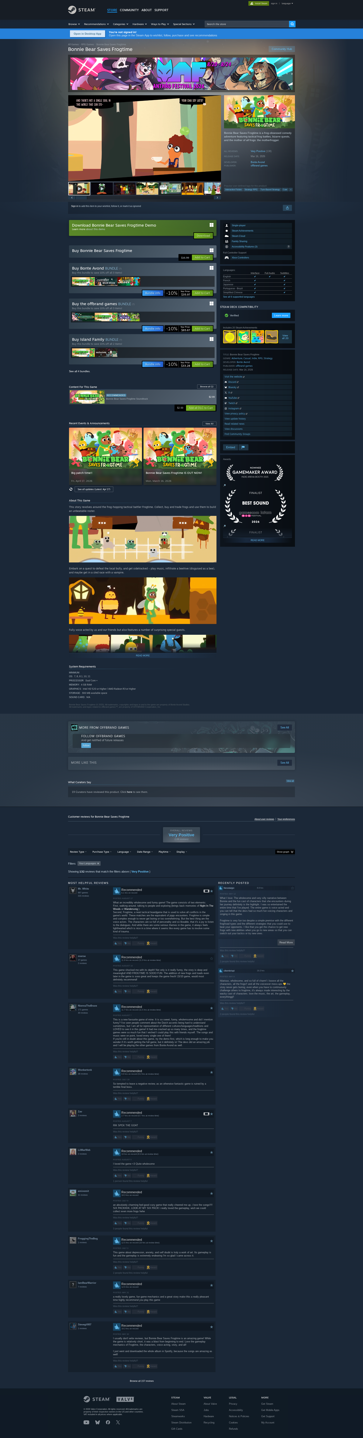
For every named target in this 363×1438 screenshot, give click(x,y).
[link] (178, 293)
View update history (235, 418)
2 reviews (82, 963)
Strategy (268, 358)
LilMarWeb (84, 1150)
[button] (74, 24)
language (286, 3)
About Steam (178, 1403)
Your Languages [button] (87, 863)
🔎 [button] (224, 485)
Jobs (206, 1410)
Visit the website (234, 376)
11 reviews (83, 1195)
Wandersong (131, 909)
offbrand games (259, 165)
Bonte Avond (258, 162)
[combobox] (247, 24)
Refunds (233, 1428)
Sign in (74, 206)
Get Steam (267, 1403)
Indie (254, 358)
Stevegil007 (84, 1324)
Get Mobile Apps (270, 1410)
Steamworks (178, 1416)
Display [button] (181, 851)
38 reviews (83, 1074)
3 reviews (82, 1115)
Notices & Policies (239, 1416)
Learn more (78, 229)
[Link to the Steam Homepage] (81, 13)
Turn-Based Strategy (270, 189)
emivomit (83, 1191)
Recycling (209, 1422)
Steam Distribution (181, 1422)
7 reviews (82, 1287)
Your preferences (286, 819)
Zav (80, 1111)
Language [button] (123, 851)
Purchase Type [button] (100, 851)
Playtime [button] (163, 851)
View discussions (234, 428)
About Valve (210, 1403)
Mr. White (83, 888)
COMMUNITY (129, 10)
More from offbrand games (104, 727)
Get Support (268, 1416)
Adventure (237, 358)
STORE (112, 10)
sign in (274, 3)
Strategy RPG (251, 189)
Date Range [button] (143, 851)
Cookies (233, 1422)
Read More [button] (286, 942)
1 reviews (82, 1242)
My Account (267, 1422)
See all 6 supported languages (239, 297)
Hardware (209, 1416)
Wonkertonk (85, 1069)
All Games (73, 44)
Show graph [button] (283, 852)
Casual (247, 358)
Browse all (206, 386)
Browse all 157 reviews (142, 1381)
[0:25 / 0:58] (144, 138)
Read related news (234, 423)
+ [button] (290, 189)
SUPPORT (161, 10)
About (146, 10)
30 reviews (83, 1013)
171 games (83, 1009)
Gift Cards (176, 1428)
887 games (83, 892)
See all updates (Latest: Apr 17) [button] (94, 489)
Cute (285, 189)
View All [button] (209, 423)
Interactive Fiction (233, 189)
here (129, 791)
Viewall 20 (285, 337)
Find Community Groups (237, 434)
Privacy (233, 1403)
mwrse (82, 956)
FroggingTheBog (88, 1238)
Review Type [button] (77, 851)
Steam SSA (177, 1410)
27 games (82, 960)
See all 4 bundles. (79, 371)
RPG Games (87, 44)
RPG (260, 358)
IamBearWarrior (87, 1282)
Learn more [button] (281, 315)
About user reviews (264, 819)
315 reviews (83, 896)
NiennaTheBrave (87, 1005)
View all (290, 781)
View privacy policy (235, 413)
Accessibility (236, 1410)
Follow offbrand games (103, 736)
